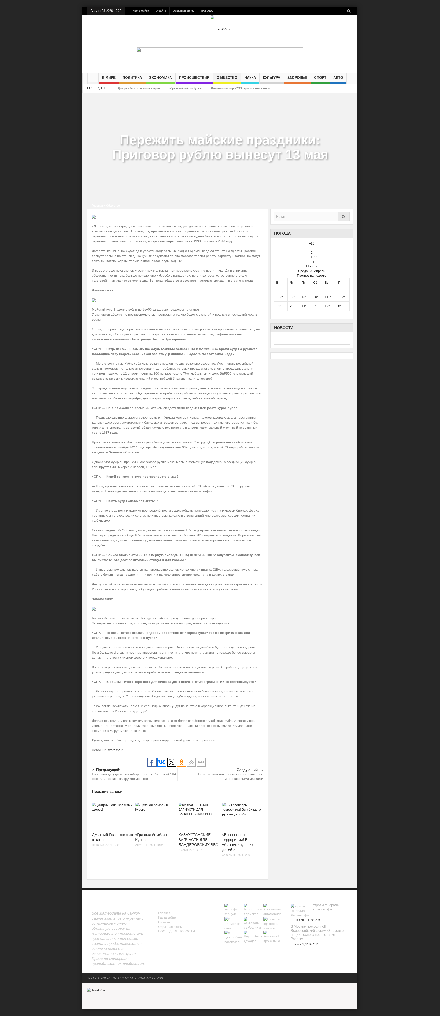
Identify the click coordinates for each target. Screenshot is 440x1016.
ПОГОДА (207, 10)
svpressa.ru (115, 750)
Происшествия (194, 77)
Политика (132, 77)
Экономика (160, 77)
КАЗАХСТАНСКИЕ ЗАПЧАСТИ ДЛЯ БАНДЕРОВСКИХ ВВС (198, 839)
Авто (338, 77)
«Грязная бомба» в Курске (185, 88)
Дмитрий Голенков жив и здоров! (139, 88)
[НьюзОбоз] (220, 29)
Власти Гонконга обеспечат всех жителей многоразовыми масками (230, 774)
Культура (271, 77)
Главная (97, 205)
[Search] (344, 216)
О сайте (161, 10)
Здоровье (297, 77)
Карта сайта (141, 10)
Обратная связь (183, 10)
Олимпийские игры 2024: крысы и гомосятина (240, 88)
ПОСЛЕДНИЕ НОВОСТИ (176, 931)
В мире (109, 77)
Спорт (320, 77)
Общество (227, 77)
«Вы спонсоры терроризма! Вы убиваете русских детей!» (238, 842)
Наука (250, 77)
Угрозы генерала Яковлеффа (326, 907)
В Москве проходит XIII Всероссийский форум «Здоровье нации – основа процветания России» (317, 933)
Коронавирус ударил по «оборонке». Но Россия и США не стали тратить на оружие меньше (134, 774)
